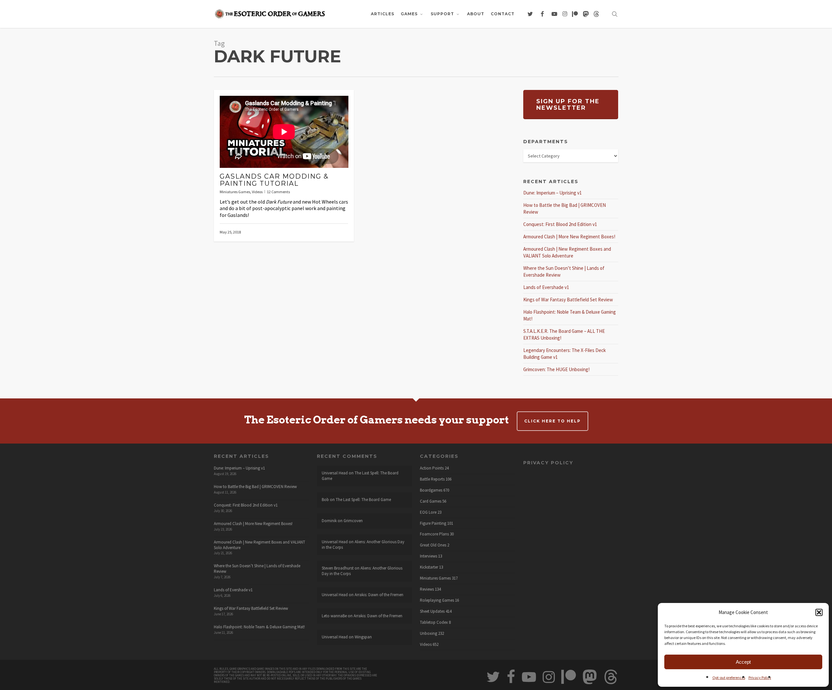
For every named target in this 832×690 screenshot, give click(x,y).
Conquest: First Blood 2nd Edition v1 (560, 224)
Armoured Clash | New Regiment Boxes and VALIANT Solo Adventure (259, 544)
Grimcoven (353, 520)
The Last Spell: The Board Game (360, 475)
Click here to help (552, 421)
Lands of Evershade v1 (546, 287)
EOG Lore (428, 512)
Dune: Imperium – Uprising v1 (552, 193)
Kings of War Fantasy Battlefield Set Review (568, 299)
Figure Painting (433, 523)
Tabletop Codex (434, 622)
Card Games (430, 501)
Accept (743, 662)
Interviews (428, 556)
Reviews (427, 589)
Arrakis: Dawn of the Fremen (379, 594)
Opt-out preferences (728, 677)
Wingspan (363, 637)
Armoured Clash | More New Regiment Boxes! (569, 236)
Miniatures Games (235, 191)
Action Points (432, 468)
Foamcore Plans (434, 534)
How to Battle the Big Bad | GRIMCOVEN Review (255, 486)
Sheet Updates (432, 611)
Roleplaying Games (437, 600)
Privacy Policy (759, 677)
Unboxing (428, 633)
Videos (257, 191)
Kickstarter (429, 567)
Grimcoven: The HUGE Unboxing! (556, 369)
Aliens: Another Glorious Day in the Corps (363, 544)
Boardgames (431, 490)
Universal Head (335, 473)
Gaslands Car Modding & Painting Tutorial (274, 179)
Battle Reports (432, 479)
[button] (819, 612)
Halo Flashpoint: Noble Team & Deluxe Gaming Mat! (259, 627)
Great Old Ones (433, 545)
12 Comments (278, 191)
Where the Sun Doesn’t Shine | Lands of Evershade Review (257, 568)
